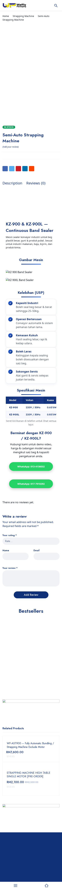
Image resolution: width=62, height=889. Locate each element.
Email (37, 550)
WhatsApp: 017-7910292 (31, 483)
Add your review (10, 146)
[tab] (12, 183)
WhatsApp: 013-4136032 (31, 466)
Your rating (9, 535)
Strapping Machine (23, 16)
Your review (10, 568)
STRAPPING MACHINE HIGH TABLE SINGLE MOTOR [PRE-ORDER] (28, 774)
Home (5, 16)
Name (5, 550)
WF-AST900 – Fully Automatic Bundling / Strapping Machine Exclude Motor (30, 745)
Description (12, 183)
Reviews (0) (35, 183)
